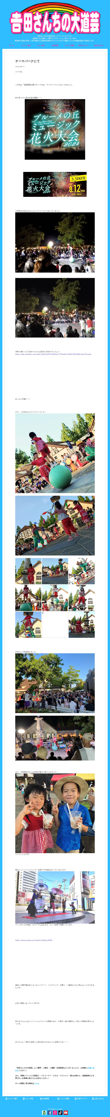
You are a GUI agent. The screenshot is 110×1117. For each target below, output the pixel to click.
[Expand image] (28, 571)
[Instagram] (55, 1113)
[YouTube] (66, 1113)
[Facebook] (49, 1113)
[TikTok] (60, 1113)
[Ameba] (44, 1113)
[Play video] (55, 375)
